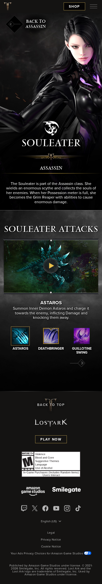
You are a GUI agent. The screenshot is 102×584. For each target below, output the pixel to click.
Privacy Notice (51, 539)
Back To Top (51, 405)
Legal (51, 532)
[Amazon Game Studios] (33, 492)
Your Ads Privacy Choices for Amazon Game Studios (47, 553)
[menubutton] (93, 6)
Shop (74, 6)
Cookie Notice (51, 546)
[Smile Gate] (66, 492)
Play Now (50, 439)
